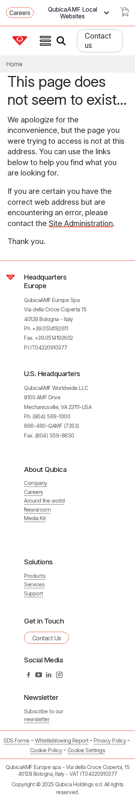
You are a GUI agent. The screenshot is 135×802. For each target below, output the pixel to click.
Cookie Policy (46, 750)
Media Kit (35, 518)
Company (35, 483)
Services (34, 584)
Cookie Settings (86, 750)
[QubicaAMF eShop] (124, 14)
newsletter (37, 719)
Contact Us (46, 638)
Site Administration (81, 223)
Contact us (98, 40)
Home (14, 64)
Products (34, 576)
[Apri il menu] (45, 40)
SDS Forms (16, 740)
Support (33, 593)
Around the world (44, 500)
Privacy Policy (110, 740)
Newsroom (37, 509)
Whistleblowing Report (61, 740)
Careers (19, 12)
